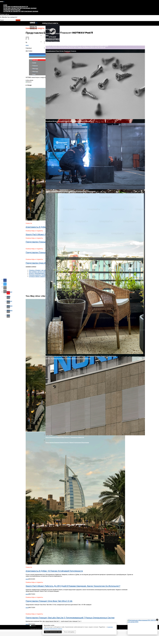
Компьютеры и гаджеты (50, 23)
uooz (27, 45)
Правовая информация (11, 10)
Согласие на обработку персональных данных (20, 11)
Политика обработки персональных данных (19, 8)
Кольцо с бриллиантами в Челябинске (41, 273)
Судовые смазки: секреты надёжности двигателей (45, 276)
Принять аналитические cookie (53, 632)
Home (5, 5)
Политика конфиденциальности (15, 6)
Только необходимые (69, 632)
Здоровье (45, 35)
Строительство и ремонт (50, 42)
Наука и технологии (48, 29)
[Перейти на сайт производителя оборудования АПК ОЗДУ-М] (142, 627)
